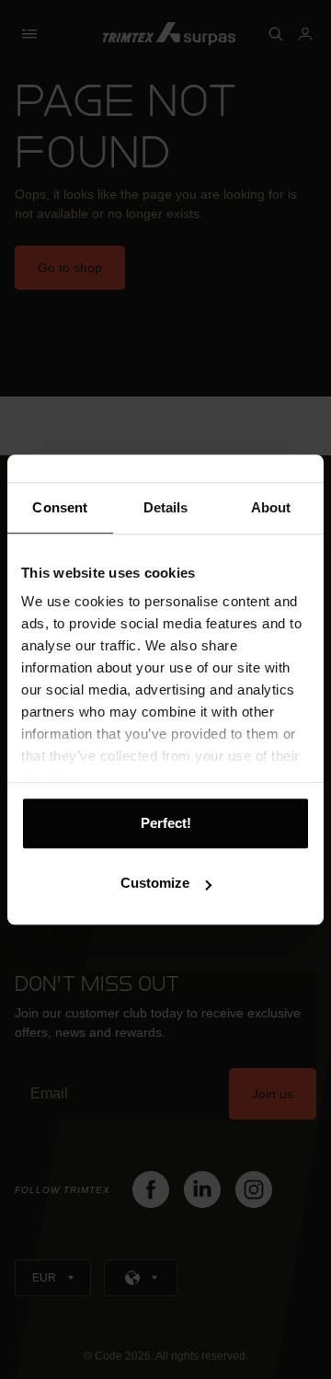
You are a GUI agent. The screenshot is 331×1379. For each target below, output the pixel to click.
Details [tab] (165, 507)
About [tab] (271, 507)
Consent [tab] (59, 507)
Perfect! (166, 823)
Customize (154, 883)
